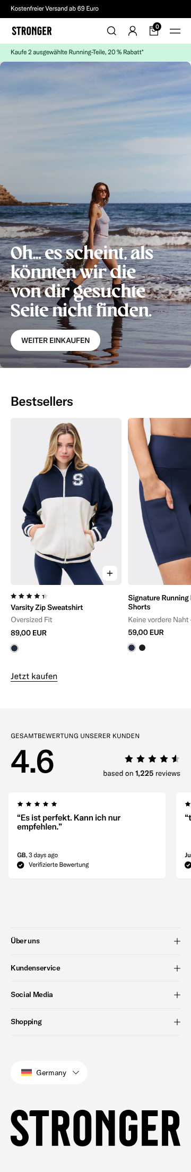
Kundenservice (35, 968)
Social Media (32, 994)
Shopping (26, 1021)
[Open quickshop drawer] (109, 573)
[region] (95, 540)
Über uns (25, 940)
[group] (66, 540)
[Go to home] (32, 31)
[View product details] (66, 618)
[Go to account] (132, 30)
